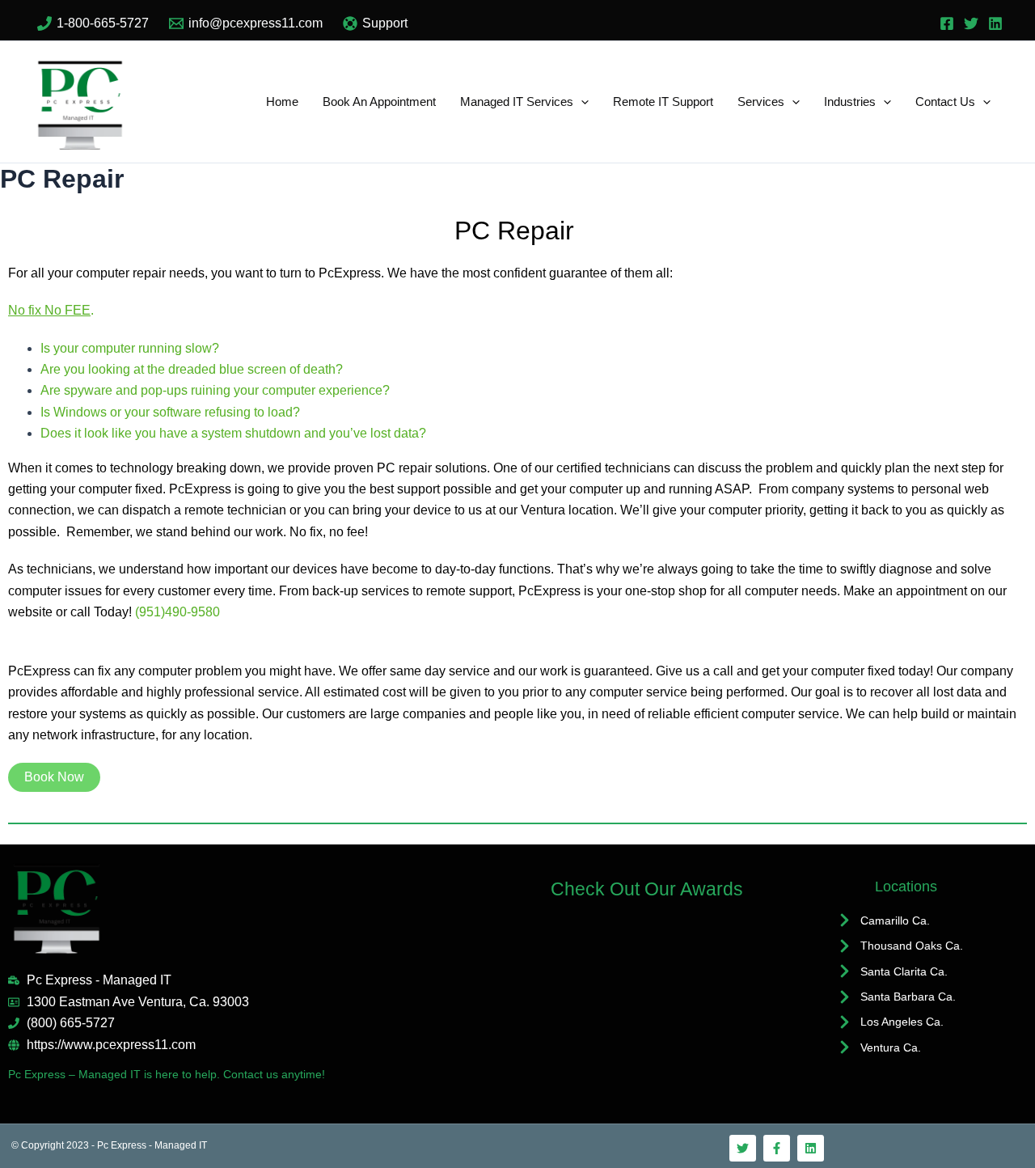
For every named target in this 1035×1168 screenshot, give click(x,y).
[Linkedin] (995, 23)
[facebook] (947, 23)
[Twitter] (971, 23)
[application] (581, 102)
